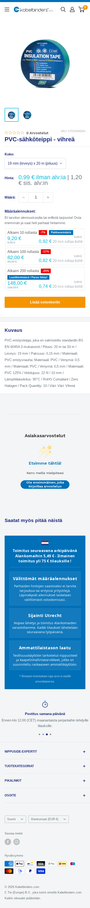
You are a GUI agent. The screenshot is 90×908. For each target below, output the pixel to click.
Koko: (9, 154)
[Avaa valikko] (7, 9)
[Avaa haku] (63, 9)
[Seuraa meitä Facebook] (8, 842)
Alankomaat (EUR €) (44, 819)
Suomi (11, 819)
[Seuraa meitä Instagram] (16, 842)
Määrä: (10, 197)
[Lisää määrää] (48, 197)
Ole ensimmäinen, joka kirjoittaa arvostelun (45, 484)
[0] (81, 9)
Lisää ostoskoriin (45, 302)
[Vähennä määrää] (23, 197)
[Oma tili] (72, 9)
